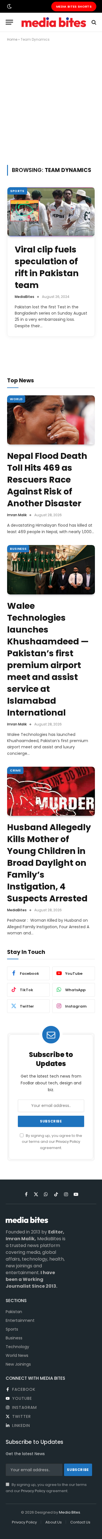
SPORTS (17, 191)
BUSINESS (18, 548)
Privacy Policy (68, 1141)
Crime (15, 770)
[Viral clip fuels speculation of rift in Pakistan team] (51, 211)
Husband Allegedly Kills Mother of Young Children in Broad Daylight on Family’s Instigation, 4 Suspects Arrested (49, 862)
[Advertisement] (51, 102)
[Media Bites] (54, 22)
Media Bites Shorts (74, 6)
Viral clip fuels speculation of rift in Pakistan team (47, 267)
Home (12, 39)
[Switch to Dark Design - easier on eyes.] (9, 6)
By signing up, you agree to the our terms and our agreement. (52, 1141)
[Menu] (9, 22)
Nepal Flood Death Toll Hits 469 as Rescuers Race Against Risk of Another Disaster (47, 479)
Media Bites (69, 1512)
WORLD (16, 399)
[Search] (93, 22)
